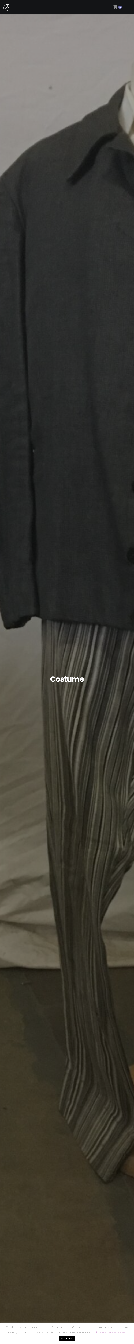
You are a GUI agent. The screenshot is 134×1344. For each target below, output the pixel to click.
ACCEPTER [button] (67, 1338)
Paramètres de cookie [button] (110, 1332)
